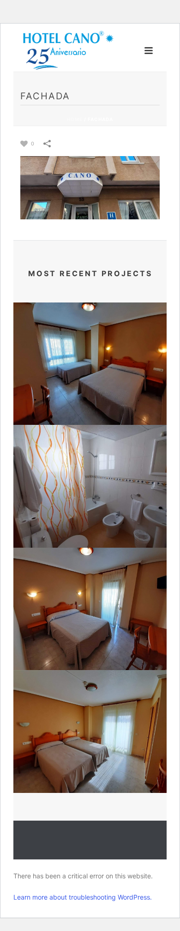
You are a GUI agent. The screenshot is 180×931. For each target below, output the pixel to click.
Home (75, 119)
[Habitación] (90, 343)
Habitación (90, 410)
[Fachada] (90, 187)
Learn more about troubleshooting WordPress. (82, 897)
